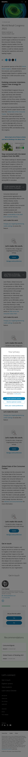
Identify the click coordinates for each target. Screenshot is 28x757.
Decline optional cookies (14, 402)
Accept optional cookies (14, 398)
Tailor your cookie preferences (14, 405)
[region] (14, 379)
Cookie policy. (17, 394)
